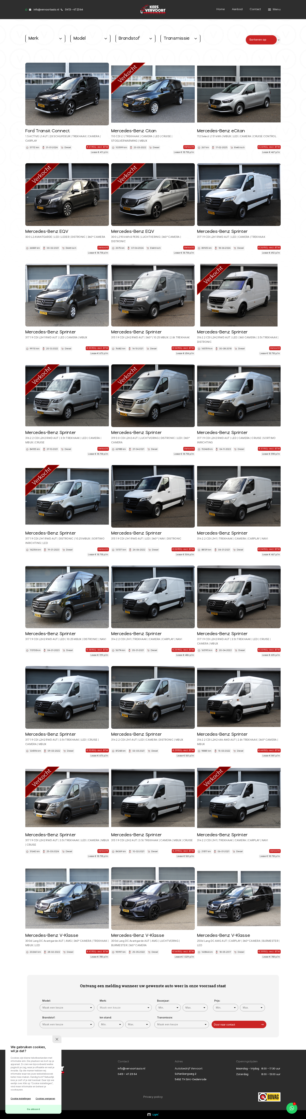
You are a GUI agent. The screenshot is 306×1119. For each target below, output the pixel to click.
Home (220, 9)
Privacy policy (153, 1097)
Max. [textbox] (188, 1007)
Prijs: (217, 1000)
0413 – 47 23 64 (127, 1074)
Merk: (103, 1000)
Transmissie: (165, 1017)
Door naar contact (224, 1024)
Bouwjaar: (163, 1000)
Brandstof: (48, 1017)
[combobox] (67, 1007)
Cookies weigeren (45, 1098)
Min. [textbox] (161, 1007)
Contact (255, 9)
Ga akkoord (33, 1109)
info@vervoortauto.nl (131, 1068)
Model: (46, 1000)
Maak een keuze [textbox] (52, 1007)
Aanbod (237, 9)
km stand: (106, 1017)
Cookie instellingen (21, 1098)
